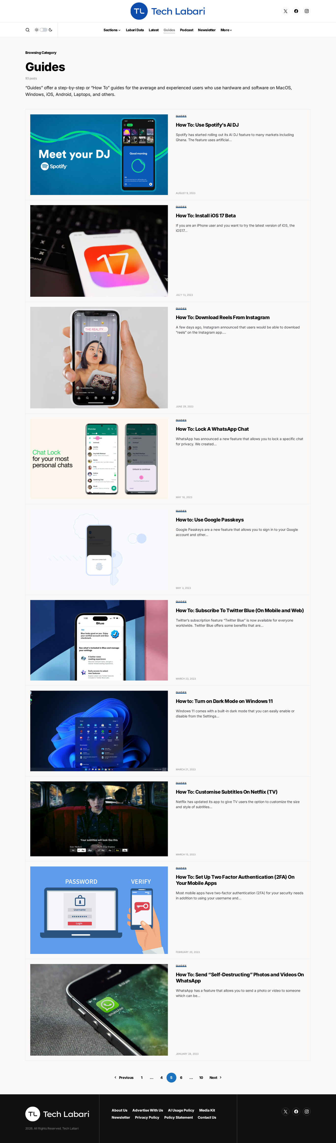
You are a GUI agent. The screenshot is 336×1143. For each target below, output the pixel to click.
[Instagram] (307, 11)
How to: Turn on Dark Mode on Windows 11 (224, 701)
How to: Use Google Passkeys (210, 520)
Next (213, 1077)
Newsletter (121, 1117)
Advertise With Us (147, 1110)
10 (201, 1077)
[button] (27, 30)
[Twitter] (286, 11)
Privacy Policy (147, 1117)
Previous (126, 1077)
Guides (181, 116)
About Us (119, 1110)
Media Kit (207, 1110)
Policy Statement (178, 1117)
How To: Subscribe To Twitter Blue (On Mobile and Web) (240, 610)
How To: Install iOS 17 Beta (206, 216)
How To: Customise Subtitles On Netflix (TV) (227, 792)
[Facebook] (296, 11)
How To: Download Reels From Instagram (223, 317)
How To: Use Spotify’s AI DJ (207, 125)
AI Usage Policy (181, 1110)
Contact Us (207, 1117)
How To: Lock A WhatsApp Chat (212, 429)
